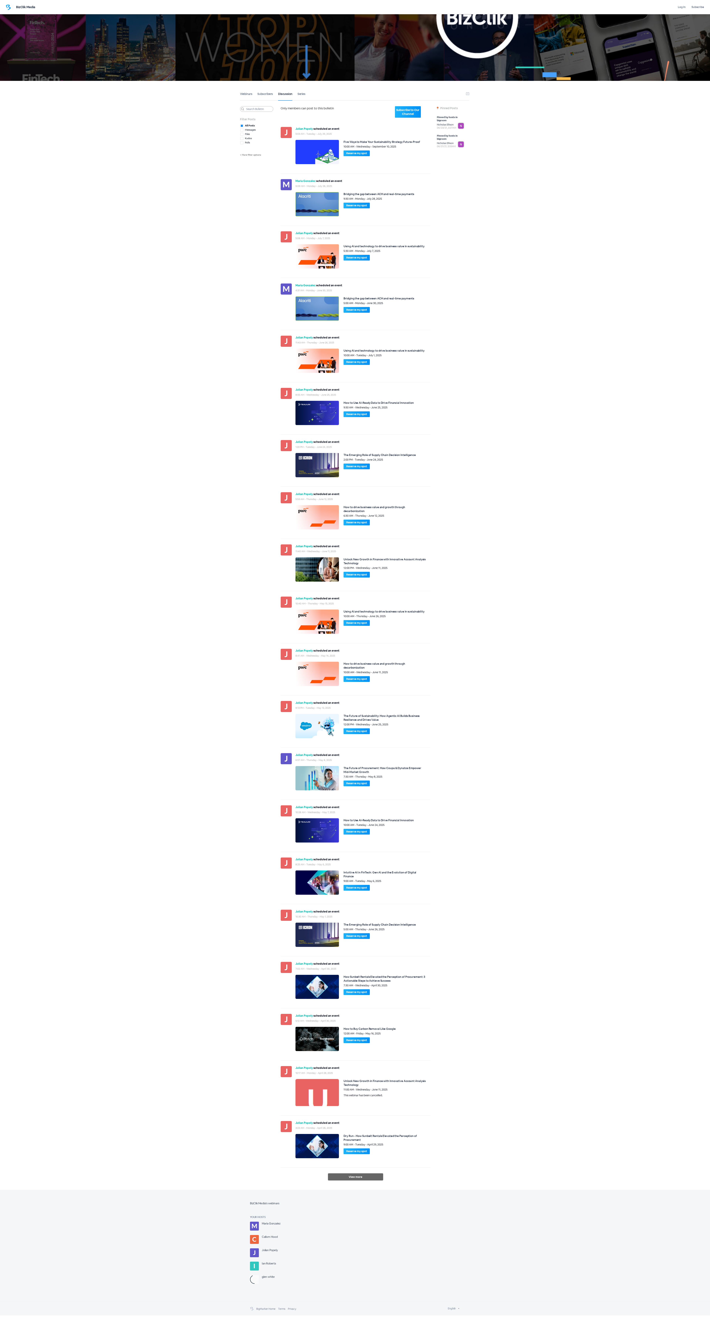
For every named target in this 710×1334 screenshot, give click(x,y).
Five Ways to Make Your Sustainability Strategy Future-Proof (382, 142)
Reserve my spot (356, 153)
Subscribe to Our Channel (407, 112)
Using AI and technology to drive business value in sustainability (384, 246)
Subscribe (698, 7)
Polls (247, 142)
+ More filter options (250, 154)
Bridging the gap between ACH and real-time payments (379, 194)
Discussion (285, 94)
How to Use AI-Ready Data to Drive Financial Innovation (379, 403)
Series (301, 94)
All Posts (250, 125)
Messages (250, 129)
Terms (281, 1308)
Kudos (248, 138)
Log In (681, 7)
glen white (268, 1276)
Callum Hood (270, 1237)
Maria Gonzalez (305, 181)
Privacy (292, 1308)
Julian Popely (304, 128)
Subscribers (265, 94)
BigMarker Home (265, 1308)
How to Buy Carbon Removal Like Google (369, 1029)
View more (355, 1177)
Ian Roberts (269, 1263)
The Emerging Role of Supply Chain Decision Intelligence (380, 455)
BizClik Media (25, 7)
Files (247, 134)
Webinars (246, 94)
